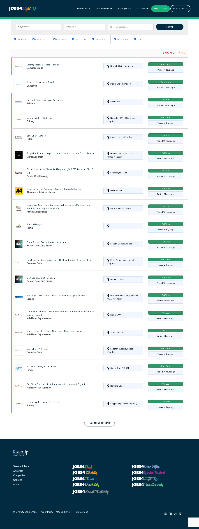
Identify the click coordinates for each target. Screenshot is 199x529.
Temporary (122, 39)
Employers (123, 8)
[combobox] (130, 27)
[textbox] (130, 27)
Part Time (80, 39)
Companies (19, 475)
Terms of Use (81, 512)
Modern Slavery (63, 512)
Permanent (100, 39)
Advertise (18, 470)
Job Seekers (102, 8)
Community (82, 8)
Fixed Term (41, 39)
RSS (183, 53)
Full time (61, 39)
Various (140, 39)
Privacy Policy (46, 512)
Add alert (171, 53)
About (16, 484)
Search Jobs (160, 8)
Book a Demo (180, 8)
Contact (141, 8)
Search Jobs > (21, 466)
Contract (21, 39)
